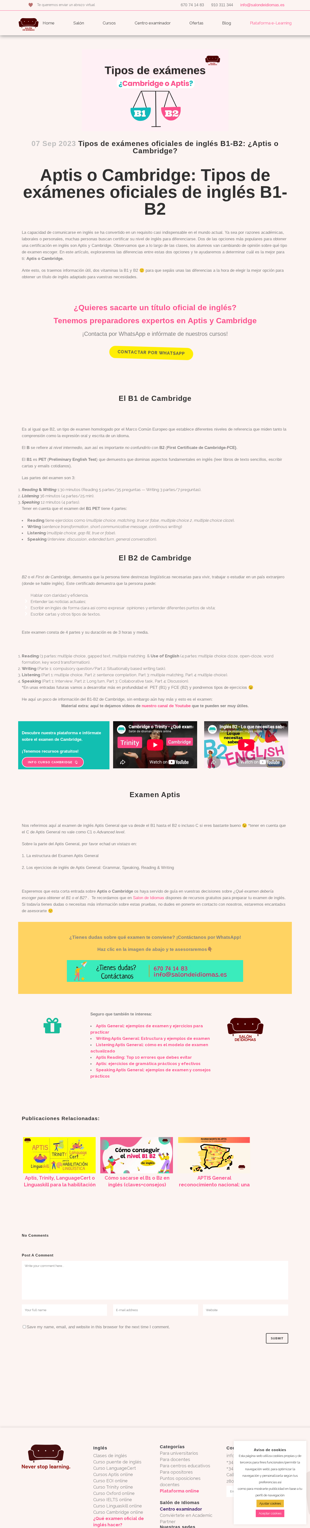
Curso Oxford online (114, 1493)
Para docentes (175, 1459)
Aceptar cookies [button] (270, 1513)
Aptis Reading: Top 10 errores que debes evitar (144, 1057)
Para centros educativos (185, 1465)
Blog (226, 23)
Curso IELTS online (112, 1499)
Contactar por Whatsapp (151, 352)
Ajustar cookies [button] (270, 1503)
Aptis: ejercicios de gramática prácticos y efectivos (148, 1063)
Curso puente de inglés (117, 1461)
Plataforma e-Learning (271, 23)
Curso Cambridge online (118, 1512)
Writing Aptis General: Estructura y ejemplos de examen (153, 1038)
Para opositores (176, 1472)
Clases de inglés (110, 1455)
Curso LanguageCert (114, 1468)
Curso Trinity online (113, 1487)
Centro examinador (153, 23)
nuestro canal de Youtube (166, 706)
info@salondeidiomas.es (262, 5)
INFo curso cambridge (50, 762)
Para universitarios (179, 1453)
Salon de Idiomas (148, 898)
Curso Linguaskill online (117, 1505)
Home (48, 23)
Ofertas (196, 23)
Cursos (109, 23)
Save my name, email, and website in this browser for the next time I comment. (98, 1327)
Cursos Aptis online (113, 1474)
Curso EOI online (110, 1480)
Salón (78, 23)
